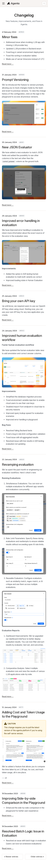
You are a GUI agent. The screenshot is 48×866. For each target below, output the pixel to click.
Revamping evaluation (18, 464)
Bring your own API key (18, 301)
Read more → (8, 64)
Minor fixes (9, 37)
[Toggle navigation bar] (3, 3)
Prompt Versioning (15, 80)
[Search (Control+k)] (44, 3)
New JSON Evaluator (17, 147)
